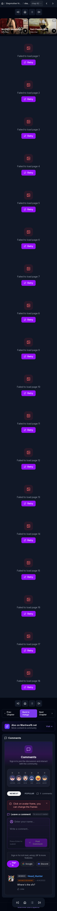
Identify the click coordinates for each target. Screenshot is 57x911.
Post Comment (37, 842)
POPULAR (29, 793)
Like (22, 889)
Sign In (14, 863)
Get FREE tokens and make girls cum (11, 29)
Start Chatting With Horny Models (39, 29)
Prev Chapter (10, 713)
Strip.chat (5, 32)
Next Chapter (43, 713)
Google (28, 864)
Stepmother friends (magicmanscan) (14, 3)
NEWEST (14, 793)
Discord (44, 864)
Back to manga (25, 713)
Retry (30, 62)
